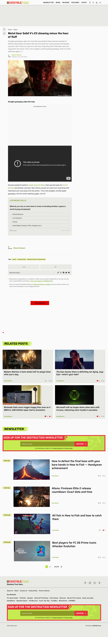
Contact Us (23, 591)
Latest (84, 2)
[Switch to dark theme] (97, 2)
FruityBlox (54, 601)
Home (10, 29)
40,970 (56, 567)
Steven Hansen (17, 55)
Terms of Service (57, 448)
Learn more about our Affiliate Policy (41, 281)
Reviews (65, 2)
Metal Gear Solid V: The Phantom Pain (36, 259)
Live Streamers (17, 218)
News (58, 2)
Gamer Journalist (87, 598)
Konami (14, 259)
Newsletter (48, 2)
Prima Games (54, 598)
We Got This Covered (74, 598)
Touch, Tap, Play (44, 601)
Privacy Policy (68, 448)
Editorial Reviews (17, 214)
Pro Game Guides (12, 598)
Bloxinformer (63, 601)
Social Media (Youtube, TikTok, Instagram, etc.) (27, 225)
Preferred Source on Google (41, 284)
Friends (14, 222)
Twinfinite (22, 598)
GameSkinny (11, 601)
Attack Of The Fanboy (41, 598)
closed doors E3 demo (36, 185)
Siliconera (63, 598)
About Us (10, 591)
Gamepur (30, 598)
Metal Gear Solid (22, 259)
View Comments (40, 303)
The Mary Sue (33, 601)
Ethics (16, 591)
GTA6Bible (71, 601)
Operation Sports (21, 601)
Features (75, 2)
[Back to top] (3, 332)
